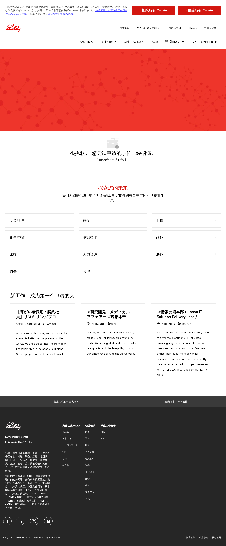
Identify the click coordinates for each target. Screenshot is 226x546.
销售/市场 (89, 492)
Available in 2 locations (28, 324)
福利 (64, 458)
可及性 (65, 431)
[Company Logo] (14, 27)
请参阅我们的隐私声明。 (61, 13)
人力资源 (89, 451)
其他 (87, 498)
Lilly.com (192, 28)
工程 (87, 438)
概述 (103, 431)
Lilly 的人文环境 (70, 445)
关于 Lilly (66, 438)
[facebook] (7, 521)
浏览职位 (125, 28)
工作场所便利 (173, 28)
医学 (87, 478)
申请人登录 (210, 28)
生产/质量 (89, 472)
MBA (103, 438)
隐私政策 (190, 537)
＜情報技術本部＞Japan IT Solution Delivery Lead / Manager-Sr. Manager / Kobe (179, 314)
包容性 (65, 465)
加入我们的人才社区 (148, 28)
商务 (87, 431)
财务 (87, 445)
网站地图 (216, 537)
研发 (87, 485)
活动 (155, 42)
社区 (64, 451)
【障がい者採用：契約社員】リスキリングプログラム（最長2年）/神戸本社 (38, 314)
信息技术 (89, 458)
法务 (87, 465)
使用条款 (203, 537)
